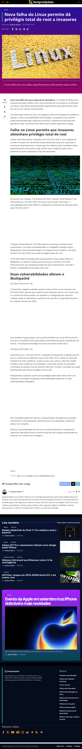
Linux (6, 9)
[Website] (74, 491)
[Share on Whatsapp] (20, 29)
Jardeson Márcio (15, 25)
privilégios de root (32, 476)
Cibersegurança (9, 557)
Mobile (6, 527)
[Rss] (36, 732)
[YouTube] (13, 732)
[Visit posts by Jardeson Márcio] (4, 491)
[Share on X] (16, 29)
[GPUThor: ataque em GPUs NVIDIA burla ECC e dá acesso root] (70, 577)
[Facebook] (76, 491)
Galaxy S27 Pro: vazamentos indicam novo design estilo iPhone (29, 546)
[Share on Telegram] (24, 29)
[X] (8, 732)
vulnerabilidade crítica (46, 476)
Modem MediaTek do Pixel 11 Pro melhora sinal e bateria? (29, 531)
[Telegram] (32, 732)
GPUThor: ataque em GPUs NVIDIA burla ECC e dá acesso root (29, 576)
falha (18, 476)
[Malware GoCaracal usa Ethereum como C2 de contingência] (70, 562)
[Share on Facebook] (12, 29)
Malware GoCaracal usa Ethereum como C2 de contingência (27, 561)
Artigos (9, 595)
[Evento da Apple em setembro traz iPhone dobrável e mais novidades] (41, 628)
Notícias (13, 527)
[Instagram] (79, 491)
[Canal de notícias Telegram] (41, 732)
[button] (3, 2)
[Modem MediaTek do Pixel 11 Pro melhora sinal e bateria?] (70, 532)
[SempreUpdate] (41, 2)
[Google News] (18, 732)
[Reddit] (27, 732)
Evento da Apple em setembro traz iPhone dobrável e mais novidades (41, 601)
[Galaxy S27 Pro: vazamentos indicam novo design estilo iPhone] (70, 547)
